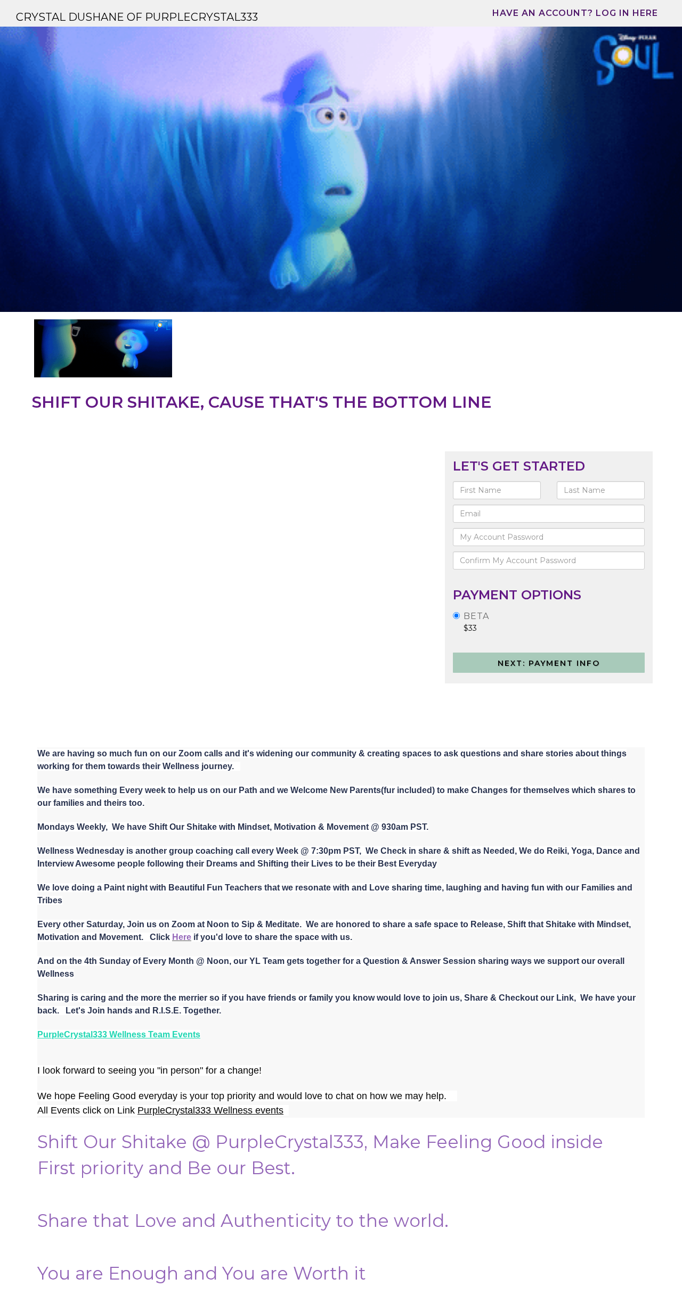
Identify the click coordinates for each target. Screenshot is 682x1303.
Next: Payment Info (549, 663)
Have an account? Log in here (575, 13)
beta (476, 616)
